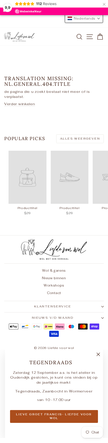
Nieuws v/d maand (53, 318)
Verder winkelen (19, 104)
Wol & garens (54, 270)
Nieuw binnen (54, 278)
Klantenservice (52, 306)
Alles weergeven (80, 139)
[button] (84, 18)
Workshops (54, 285)
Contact (54, 293)
